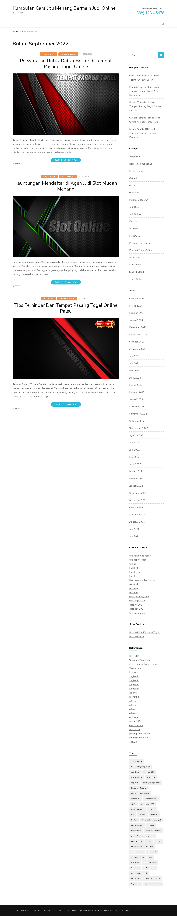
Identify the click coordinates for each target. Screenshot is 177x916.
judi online (142, 815)
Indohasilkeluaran (138, 199)
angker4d (134, 676)
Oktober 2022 (136, 421)
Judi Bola (49, 299)
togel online (135, 884)
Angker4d (134, 156)
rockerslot (134, 729)
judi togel (154, 815)
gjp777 (133, 804)
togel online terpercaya (153, 884)
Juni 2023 (134, 363)
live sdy (133, 563)
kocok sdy (134, 576)
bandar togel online (138, 788)
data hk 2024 (136, 604)
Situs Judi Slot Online (140, 660)
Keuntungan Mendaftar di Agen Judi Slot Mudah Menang (66, 186)
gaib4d (133, 692)
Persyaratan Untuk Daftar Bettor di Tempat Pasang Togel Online (66, 64)
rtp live (148, 841)
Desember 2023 (138, 327)
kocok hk (133, 567)
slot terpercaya (149, 868)
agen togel (151, 777)
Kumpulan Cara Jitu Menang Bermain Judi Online (64, 8)
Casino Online (136, 171)
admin (17, 163)
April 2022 (135, 464)
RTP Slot (134, 655)
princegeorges (136, 841)
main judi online (137, 825)
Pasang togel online (140, 243)
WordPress (126, 910)
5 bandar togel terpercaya (140, 767)
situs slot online (137, 852)
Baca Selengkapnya (66, 160)
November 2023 (138, 334)
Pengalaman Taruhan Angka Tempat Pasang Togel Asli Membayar (144, 91)
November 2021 (138, 500)
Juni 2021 (134, 536)
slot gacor (135, 862)
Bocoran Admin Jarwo (140, 163)
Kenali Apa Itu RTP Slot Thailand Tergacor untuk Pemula (142, 133)
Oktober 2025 (136, 298)
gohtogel (134, 717)
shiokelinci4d (136, 725)
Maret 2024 (135, 305)
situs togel (152, 852)
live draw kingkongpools (142, 580)
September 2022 (138, 428)
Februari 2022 (137, 478)
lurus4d (133, 228)
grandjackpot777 (147, 804)
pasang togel (136, 831)
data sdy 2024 (137, 608)
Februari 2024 (137, 312)
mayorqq (134, 696)
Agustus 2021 (137, 521)
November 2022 (138, 413)
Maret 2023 (135, 384)
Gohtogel (134, 192)
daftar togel (135, 799)
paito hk (133, 592)
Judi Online (49, 54)
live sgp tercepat (138, 559)
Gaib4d (133, 178)
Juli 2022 (134, 442)
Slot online (135, 868)
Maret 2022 (135, 471)
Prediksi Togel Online (140, 250)
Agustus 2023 (137, 349)
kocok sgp (134, 572)
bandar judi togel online (151, 783)
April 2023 (135, 377)
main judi (157, 820)
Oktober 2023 (136, 341)
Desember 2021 (138, 493)
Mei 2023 (134, 370)
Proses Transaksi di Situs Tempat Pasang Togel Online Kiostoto (145, 106)
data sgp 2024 (137, 600)
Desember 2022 (138, 406)
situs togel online (137, 857)
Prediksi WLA (136, 636)
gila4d (132, 701)
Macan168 (134, 235)
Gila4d (132, 185)
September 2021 (138, 514)
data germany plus (139, 596)
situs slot (149, 847)
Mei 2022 (134, 457)
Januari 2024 (136, 320)
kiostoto (133, 672)
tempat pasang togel (139, 873)
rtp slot (158, 841)
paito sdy (134, 584)
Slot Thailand (136, 271)
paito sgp (134, 588)
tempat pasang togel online (141, 878)
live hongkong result (140, 555)
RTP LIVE (134, 257)
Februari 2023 (137, 392)
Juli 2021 (134, 529)
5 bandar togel (136, 761)
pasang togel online (139, 733)
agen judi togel (136, 777)
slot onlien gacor (150, 862)
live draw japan (137, 613)
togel (158, 878)
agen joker (135, 772)
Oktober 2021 (136, 507)
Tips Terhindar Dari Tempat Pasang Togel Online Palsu (65, 308)
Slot (150, 857)
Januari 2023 (136, 399)
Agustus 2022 (137, 435)
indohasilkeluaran (138, 737)
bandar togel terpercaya (140, 793)
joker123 (152, 809)
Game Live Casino (151, 799)
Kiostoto (133, 221)
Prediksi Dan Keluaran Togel (144, 632)
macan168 (134, 721)
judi (132, 815)
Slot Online (68, 176)
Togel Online (68, 54)
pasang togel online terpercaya (142, 836)
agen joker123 (148, 772)
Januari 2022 (136, 485)
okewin (133, 741)
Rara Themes (103, 910)
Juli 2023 (134, 356)
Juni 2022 (134, 449)
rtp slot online (136, 847)
